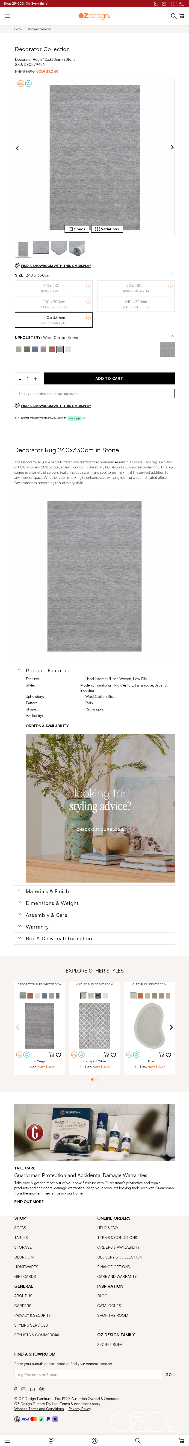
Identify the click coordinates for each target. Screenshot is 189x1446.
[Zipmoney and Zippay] (55, 1419)
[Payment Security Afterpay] (41, 1419)
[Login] (97, 1439)
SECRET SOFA (109, 1344)
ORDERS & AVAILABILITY (47, 726)
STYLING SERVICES (31, 1325)
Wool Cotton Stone (46, 337)
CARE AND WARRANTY (117, 1276)
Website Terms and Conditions (39, 1408)
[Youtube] (32, 1388)
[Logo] (94, 16)
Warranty (37, 927)
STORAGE (23, 1247)
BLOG (102, 1295)
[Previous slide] (17, 148)
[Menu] (10, 1439)
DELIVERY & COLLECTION (119, 1257)
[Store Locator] (53, 1439)
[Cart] (181, 1439)
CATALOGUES (109, 1305)
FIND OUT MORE (29, 1201)
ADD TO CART (109, 378)
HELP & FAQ (107, 1227)
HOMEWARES (26, 1266)
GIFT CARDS (25, 1276)
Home (18, 29)
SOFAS (20, 1227)
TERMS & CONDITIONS (117, 1237)
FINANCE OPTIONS (113, 1266)
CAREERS (22, 1305)
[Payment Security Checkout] (17, 1419)
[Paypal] (48, 1419)
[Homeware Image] (100, 808)
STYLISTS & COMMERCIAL (37, 1335)
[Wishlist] (61, 1058)
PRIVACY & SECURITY (32, 1315)
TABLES (21, 1237)
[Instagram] (23, 1388)
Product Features (47, 670)
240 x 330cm (32, 275)
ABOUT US (23, 1295)
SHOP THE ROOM (112, 1315)
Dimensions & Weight (52, 903)
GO (168, 1374)
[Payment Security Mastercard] (33, 1418)
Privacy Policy (79, 1408)
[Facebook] (15, 1388)
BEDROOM (24, 1257)
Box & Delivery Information (59, 938)
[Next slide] (172, 148)
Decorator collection (39, 29)
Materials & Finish (47, 891)
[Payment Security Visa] (25, 1419)
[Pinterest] (41, 1388)
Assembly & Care (47, 915)
